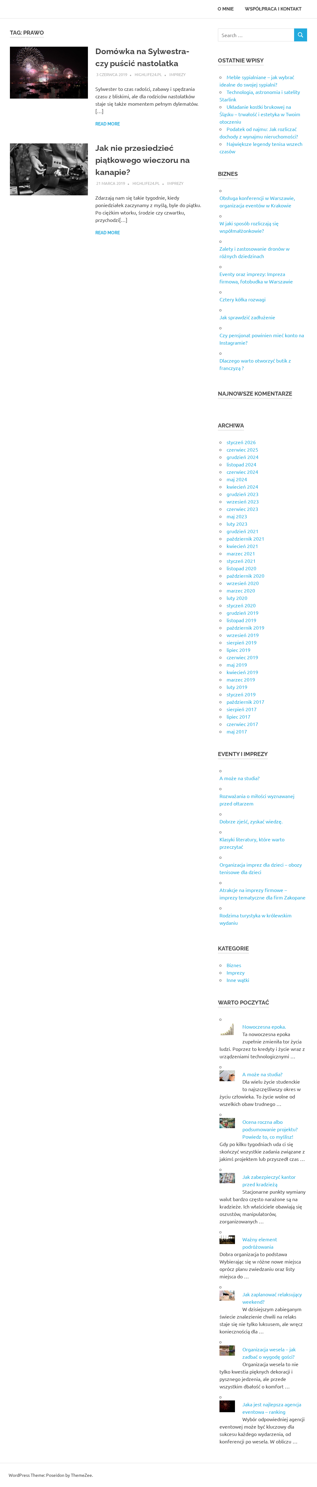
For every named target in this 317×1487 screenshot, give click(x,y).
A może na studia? (239, 778)
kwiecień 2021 (242, 546)
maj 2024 (237, 479)
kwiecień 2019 (242, 672)
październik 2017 (245, 702)
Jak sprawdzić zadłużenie (247, 317)
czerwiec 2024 (242, 472)
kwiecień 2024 (242, 486)
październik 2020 (245, 575)
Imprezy (177, 74)
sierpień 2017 (242, 709)
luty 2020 (237, 598)
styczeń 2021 (241, 561)
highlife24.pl (148, 74)
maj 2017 (237, 731)
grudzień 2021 (242, 531)
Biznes (234, 965)
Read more (107, 123)
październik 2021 (245, 538)
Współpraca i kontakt (273, 9)
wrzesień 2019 (243, 635)
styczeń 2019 (241, 694)
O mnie (226, 9)
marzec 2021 (241, 553)
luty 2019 (237, 687)
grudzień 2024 (242, 457)
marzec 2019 (241, 679)
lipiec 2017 (238, 716)
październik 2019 (245, 627)
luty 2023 (237, 523)
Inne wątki (238, 980)
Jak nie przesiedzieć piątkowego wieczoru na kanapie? (142, 160)
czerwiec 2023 (242, 509)
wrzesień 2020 (243, 583)
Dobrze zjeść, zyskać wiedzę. (251, 821)
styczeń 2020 (241, 605)
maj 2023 (237, 516)
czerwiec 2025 (242, 449)
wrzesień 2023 (243, 501)
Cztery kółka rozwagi (242, 299)
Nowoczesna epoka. (264, 1026)
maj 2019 (237, 664)
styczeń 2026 (241, 442)
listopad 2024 (241, 464)
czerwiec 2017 (242, 724)
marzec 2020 (241, 590)
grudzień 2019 (242, 613)
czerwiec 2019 (242, 657)
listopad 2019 (241, 620)
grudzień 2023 (242, 494)
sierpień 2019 (242, 642)
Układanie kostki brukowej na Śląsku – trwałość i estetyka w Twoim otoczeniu (259, 114)
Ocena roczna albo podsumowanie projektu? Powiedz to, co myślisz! (269, 1129)
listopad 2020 (241, 568)
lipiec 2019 (238, 650)
